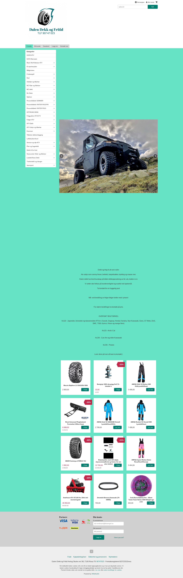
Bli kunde (37, 46)
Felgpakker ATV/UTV (34, 116)
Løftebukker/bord (32, 139)
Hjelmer (29, 97)
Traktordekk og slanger (34, 161)
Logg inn (55, 46)
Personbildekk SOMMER (35, 101)
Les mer (98, 570)
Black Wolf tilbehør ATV (34, 63)
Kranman (30, 131)
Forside (29, 46)
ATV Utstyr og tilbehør (34, 127)
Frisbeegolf (30, 74)
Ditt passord (97, 528)
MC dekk (30, 89)
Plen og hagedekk (33, 146)
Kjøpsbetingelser (79, 557)
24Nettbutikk (95, 574)
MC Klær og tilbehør (33, 85)
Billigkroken (30, 70)
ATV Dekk (30, 123)
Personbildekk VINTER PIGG (36, 108)
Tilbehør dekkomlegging (35, 135)
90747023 (100, 561)
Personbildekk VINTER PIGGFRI (38, 104)
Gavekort (46, 46)
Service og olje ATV (33, 142)
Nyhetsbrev (113, 557)
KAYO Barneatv (32, 59)
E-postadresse (98, 520)
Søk (152, 7)
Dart (28, 78)
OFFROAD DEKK (32, 112)
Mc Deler (30, 93)
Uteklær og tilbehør (33, 82)
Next (157, 155)
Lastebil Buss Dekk (33, 158)
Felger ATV (30, 120)
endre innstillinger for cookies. (113, 570)
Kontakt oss (64, 46)
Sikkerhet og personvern (97, 557)
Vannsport (30, 165)
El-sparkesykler (32, 66)
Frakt (69, 557)
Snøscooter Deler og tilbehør (36, 154)
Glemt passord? (119, 537)
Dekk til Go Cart (32, 150)
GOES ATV (30, 55)
